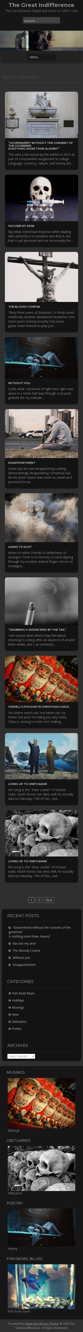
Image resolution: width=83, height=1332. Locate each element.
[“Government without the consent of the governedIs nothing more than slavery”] (41, 114)
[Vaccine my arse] (41, 197)
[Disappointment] (41, 433)
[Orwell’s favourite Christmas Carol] (41, 678)
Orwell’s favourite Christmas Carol (39, 706)
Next (49, 900)
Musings (18, 1007)
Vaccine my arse (21, 226)
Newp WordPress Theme (41, 1324)
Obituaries (19, 1021)
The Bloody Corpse (24, 306)
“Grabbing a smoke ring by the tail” (37, 629)
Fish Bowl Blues (23, 993)
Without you (19, 383)
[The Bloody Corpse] (41, 277)
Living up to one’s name (27, 784)
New (15, 1014)
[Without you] (41, 357)
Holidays (18, 1000)
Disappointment (21, 462)
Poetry (16, 1029)
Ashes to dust (20, 547)
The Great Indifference (41, 5)
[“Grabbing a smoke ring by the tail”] (41, 601)
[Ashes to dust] (41, 517)
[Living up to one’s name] (41, 756)
